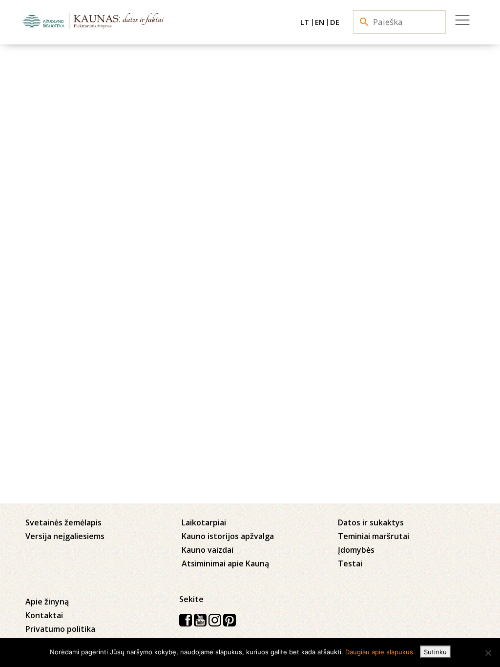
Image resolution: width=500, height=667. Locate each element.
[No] (488, 653)
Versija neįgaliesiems (64, 536)
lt (304, 22)
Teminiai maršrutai (373, 536)
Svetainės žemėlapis (63, 522)
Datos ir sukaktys (371, 522)
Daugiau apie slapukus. (380, 652)
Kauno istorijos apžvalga (228, 536)
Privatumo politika (60, 629)
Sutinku (435, 652)
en (319, 22)
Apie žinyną (47, 601)
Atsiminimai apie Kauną (225, 563)
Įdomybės (356, 549)
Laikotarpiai (204, 522)
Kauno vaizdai (207, 549)
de (334, 22)
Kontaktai (44, 615)
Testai (350, 563)
